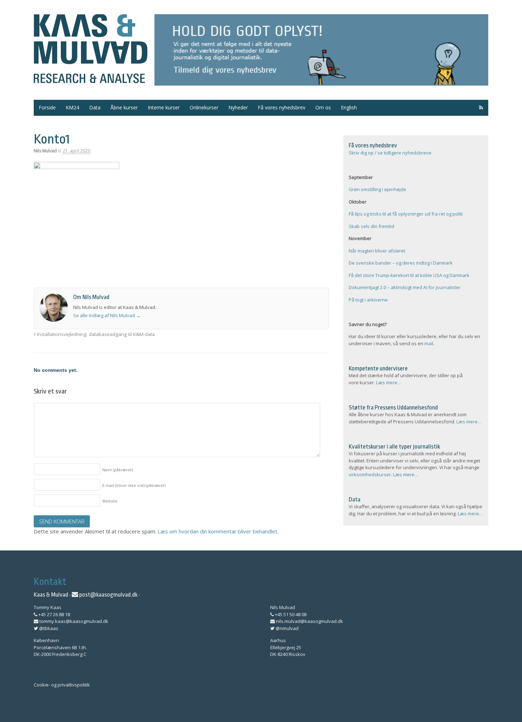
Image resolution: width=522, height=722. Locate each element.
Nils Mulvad (45, 151)
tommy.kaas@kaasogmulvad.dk (73, 621)
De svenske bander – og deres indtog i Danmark (401, 263)
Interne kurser (164, 107)
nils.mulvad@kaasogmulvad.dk (309, 621)
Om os (323, 107)
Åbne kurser (124, 107)
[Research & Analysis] (90, 78)
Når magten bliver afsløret (377, 251)
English (349, 107)
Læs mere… (388, 382)
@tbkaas (48, 628)
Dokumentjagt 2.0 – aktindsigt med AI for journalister (405, 287)
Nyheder (238, 107)
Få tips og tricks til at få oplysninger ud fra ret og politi (406, 214)
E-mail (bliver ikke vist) (133, 485)
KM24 (72, 107)
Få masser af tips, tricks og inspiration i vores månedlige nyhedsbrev (321, 50)
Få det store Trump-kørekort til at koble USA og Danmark (409, 275)
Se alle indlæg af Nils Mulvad (107, 315)
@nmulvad (286, 628)
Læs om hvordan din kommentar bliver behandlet (217, 531)
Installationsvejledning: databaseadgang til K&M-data (95, 334)
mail (428, 343)
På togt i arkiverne (368, 300)
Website (110, 501)
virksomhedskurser (370, 474)
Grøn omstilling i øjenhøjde (377, 189)
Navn (117, 469)
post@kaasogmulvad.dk (107, 594)
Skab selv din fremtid (371, 226)
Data (94, 107)
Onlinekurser (204, 107)
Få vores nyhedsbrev (281, 107)
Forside (47, 107)
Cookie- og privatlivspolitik (62, 685)
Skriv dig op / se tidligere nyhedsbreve (390, 153)
